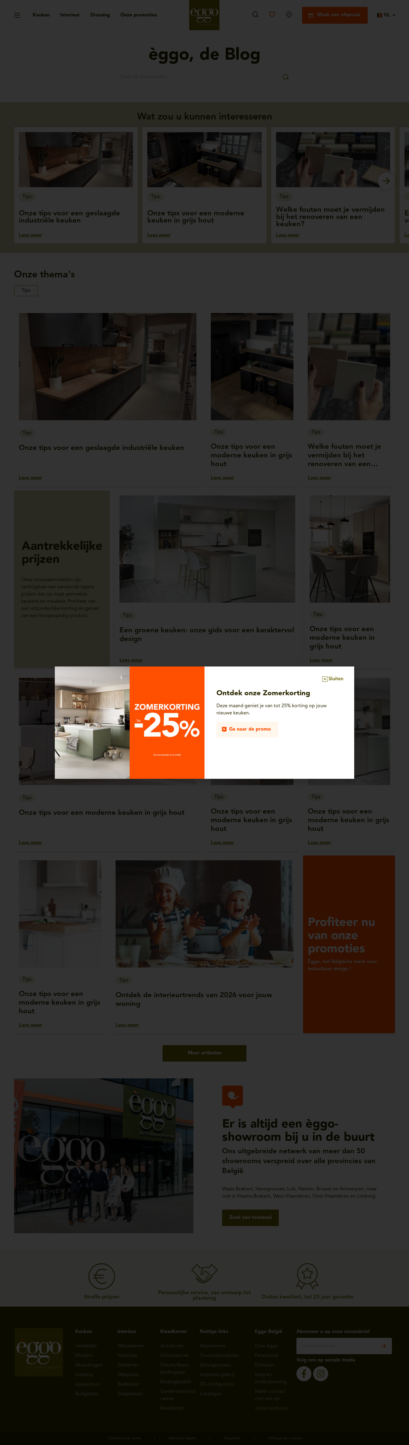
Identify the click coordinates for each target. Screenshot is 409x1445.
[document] (204, 722)
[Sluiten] (324, 679)
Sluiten (335, 679)
